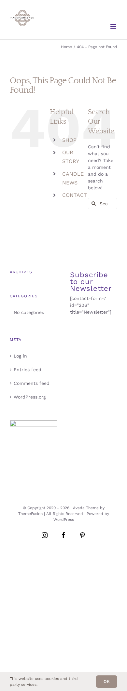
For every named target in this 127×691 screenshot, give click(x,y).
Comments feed (31, 383)
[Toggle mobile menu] (113, 26)
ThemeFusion (30, 513)
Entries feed (27, 369)
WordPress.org (30, 397)
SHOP (69, 140)
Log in (20, 356)
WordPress (63, 519)
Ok (107, 681)
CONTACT (74, 195)
